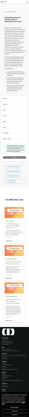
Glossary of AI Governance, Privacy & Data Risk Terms (14, 355)
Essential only (14, 411)
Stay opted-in (14, 414)
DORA (3, 378)
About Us (4, 363)
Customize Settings (14, 407)
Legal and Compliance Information (9, 369)
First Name (5, 98)
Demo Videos (5, 358)
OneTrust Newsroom (6, 349)
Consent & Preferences (7, 341)
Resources (4, 357)
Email (4, 110)
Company (5, 121)
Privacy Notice (16, 151)
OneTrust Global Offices (7, 364)
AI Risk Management (6, 375)
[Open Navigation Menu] (27, 2)
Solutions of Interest (7, 138)
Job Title (5, 115)
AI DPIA (3, 374)
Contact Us (4, 385)
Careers (4, 366)
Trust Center (4, 339)
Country (4, 127)
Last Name (5, 104)
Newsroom (4, 367)
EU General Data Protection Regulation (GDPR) (12, 380)
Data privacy (5, 377)
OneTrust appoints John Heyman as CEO (11, 350)
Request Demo (5, 386)
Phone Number (6, 133)
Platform (4, 391)
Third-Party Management (7, 342)
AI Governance (5, 344)
